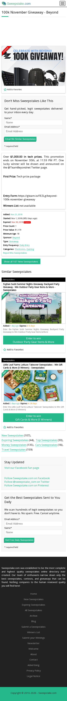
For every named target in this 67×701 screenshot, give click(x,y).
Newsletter (33, 643)
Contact (33, 659)
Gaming (30, 249)
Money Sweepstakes (14, 445)
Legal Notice (33, 676)
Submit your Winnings (33, 637)
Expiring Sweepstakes (15, 440)
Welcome (33, 648)
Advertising (33, 665)
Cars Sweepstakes (46, 445)
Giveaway (14, 241)
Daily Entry (25, 245)
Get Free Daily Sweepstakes (19, 540)
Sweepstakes (8, 279)
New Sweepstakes (12, 435)
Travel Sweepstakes (14, 449)
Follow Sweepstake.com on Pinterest (26, 485)
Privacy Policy (33, 670)
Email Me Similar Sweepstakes (20, 139)
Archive (33, 615)
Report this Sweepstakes (15, 252)
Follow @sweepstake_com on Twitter (26, 482)
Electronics (20, 249)
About (33, 654)
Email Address (11, 126)
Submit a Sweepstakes (33, 626)
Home (33, 593)
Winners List (33, 632)
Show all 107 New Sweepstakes (21, 261)
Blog (33, 621)
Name (7, 118)
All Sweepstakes (33, 610)
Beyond (16, 237)
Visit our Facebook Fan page (21, 468)
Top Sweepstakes (46, 440)
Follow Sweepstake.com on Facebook (27, 478)
